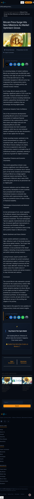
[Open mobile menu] (33, 2)
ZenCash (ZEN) (15, 385)
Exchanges (2, 456)
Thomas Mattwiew (9, 50)
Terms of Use (10, 494)
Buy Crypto (28, 2)
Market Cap (3, 474)
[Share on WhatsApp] (22, 64)
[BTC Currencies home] (17, 414)
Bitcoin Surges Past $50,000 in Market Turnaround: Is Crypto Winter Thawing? (27, 388)
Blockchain (2, 451)
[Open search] (22, 2)
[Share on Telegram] (18, 64)
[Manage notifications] (29, 495)
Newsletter (3, 441)
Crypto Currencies (14, 12)
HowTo (1, 459)
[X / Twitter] (4, 421)
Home (5, 12)
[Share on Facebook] (10, 64)
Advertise (2, 436)
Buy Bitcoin (2, 471)
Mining (1, 461)
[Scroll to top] (2, 497)
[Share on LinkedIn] (14, 64)
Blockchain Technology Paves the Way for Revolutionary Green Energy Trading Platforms (23, 362)
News (1, 454)
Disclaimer (2, 483)
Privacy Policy (3, 494)
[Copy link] (26, 64)
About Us (2, 432)
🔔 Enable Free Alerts (12, 344)
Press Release (3, 439)
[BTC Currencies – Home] (3, 2)
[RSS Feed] (8, 421)
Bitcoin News (3, 478)
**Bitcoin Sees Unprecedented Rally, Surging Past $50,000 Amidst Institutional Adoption (6, 388)
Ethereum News (4, 481)
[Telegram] (1, 421)
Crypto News (3, 469)
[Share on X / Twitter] (7, 64)
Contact (2, 434)
